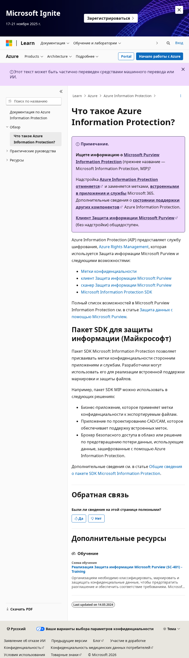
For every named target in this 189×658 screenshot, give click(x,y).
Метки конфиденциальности (109, 271)
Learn (77, 95)
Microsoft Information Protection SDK (116, 292)
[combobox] (34, 101)
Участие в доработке (128, 640)
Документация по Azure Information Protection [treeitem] (30, 115)
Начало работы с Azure (159, 56)
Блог (97, 640)
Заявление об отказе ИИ (25, 640)
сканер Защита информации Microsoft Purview (126, 285)
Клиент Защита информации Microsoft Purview (125, 218)
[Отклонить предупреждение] (179, 10)
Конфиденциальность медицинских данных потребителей (100, 647)
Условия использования (24, 654)
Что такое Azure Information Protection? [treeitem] (34, 139)
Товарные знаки (65, 654)
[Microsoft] (9, 43)
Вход (179, 42)
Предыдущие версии (69, 640)
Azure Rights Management (124, 246)
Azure (92, 95)
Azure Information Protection (128, 95)
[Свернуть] (61, 92)
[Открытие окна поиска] (168, 43)
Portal (126, 56)
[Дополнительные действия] (180, 96)
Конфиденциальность (22, 647)
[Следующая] (157, 43)
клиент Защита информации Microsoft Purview (126, 278)
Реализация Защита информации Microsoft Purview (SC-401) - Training (127, 569)
